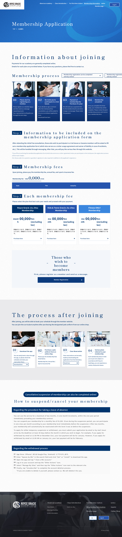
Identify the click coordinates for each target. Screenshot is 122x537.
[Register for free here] (82, 75)
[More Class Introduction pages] (67, 3)
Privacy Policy (105, 530)
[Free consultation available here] (61, 280)
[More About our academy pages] (53, 3)
